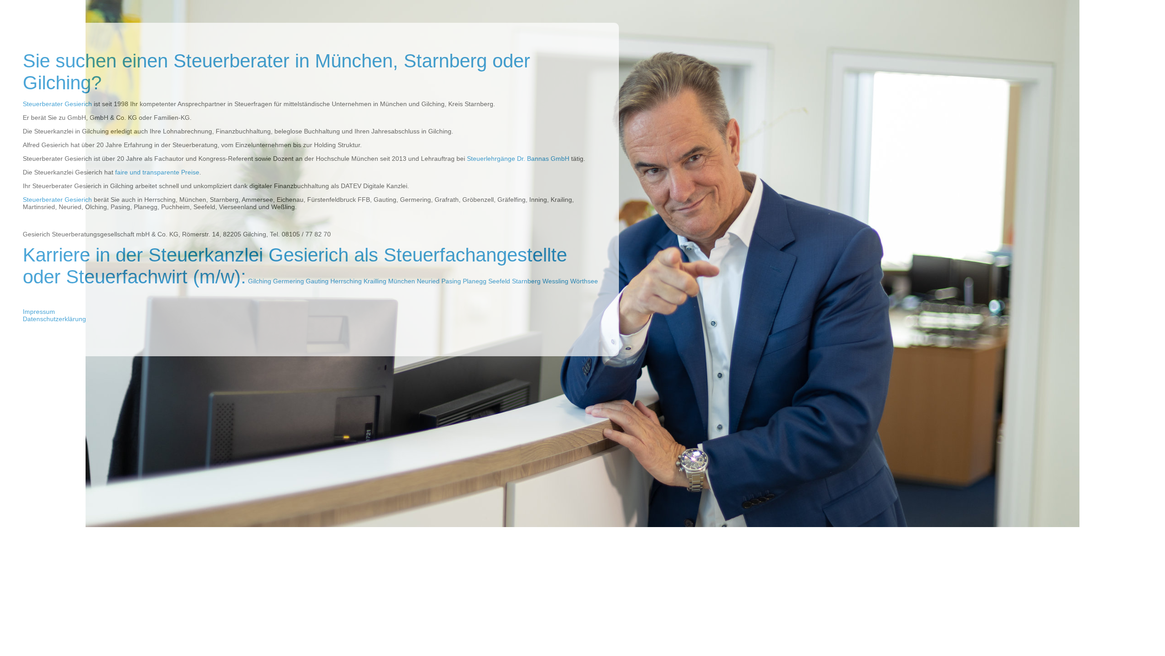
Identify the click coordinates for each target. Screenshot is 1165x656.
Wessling (555, 281)
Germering (288, 281)
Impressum (39, 311)
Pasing (451, 281)
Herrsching (346, 281)
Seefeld (499, 281)
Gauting (317, 281)
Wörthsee (584, 281)
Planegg (474, 281)
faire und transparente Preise (157, 172)
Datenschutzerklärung (54, 319)
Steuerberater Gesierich (57, 104)
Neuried (428, 281)
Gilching (259, 281)
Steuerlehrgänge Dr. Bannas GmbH (518, 158)
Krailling (375, 281)
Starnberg (526, 281)
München (401, 281)
